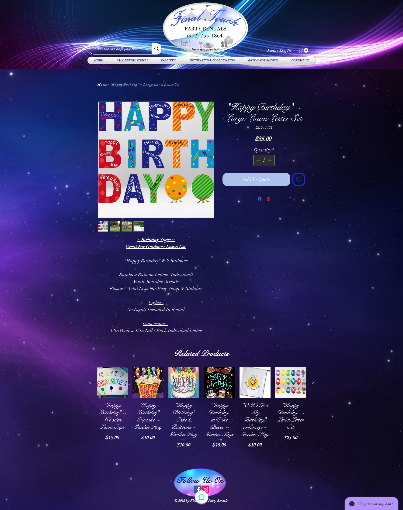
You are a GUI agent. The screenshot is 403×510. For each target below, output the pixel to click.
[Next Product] (313, 382)
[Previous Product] (90, 382)
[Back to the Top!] (201, 497)
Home (102, 84)
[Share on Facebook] (259, 199)
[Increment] (270, 160)
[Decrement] (258, 160)
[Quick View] (112, 382)
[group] (201, 415)
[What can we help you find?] (156, 48)
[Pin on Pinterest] (268, 199)
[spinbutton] (264, 160)
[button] (303, 50)
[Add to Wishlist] (298, 179)
